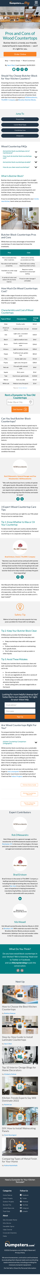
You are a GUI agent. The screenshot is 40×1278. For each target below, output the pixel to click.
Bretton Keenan (9, 1013)
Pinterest (25, 1201)
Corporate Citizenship (10, 1233)
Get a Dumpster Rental (10, 1220)
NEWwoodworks (31, 97)
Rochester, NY (7, 844)
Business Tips (7, 1205)
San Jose (13, 886)
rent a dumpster (13, 771)
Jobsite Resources (8, 1208)
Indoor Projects (16, 776)
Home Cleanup (7, 1195)
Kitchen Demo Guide (29, 785)
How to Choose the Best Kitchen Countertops (19, 1008)
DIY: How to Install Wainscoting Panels (19, 1130)
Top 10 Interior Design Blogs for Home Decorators (19, 1069)
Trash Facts (6, 1211)
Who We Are (7, 1223)
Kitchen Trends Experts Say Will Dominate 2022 (19, 1099)
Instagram (25, 1208)
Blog (6, 60)
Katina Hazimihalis (10, 1165)
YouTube (25, 1205)
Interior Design (15, 60)
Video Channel (7, 1229)
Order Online (20, 54)
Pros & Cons (20, 119)
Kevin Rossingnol (10, 1135)
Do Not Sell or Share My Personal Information (20, 1268)
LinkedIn (25, 1211)
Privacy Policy (20, 1253)
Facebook (25, 1195)
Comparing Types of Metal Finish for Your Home (19, 1160)
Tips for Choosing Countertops (29, 803)
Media (5, 1236)
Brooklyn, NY (8, 928)
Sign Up (20, 717)
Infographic (20, 136)
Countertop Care (20, 130)
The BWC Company (8, 100)
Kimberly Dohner (10, 1074)
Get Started (17, 409)
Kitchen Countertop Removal (29, 793)
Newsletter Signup (8, 1226)
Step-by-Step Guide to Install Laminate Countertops (17, 1038)
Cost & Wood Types (20, 125)
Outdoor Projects (8, 1201)
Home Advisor (22, 388)
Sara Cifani (11, 65)
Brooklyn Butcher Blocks (27, 100)
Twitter (24, 1198)
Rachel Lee (8, 1104)
